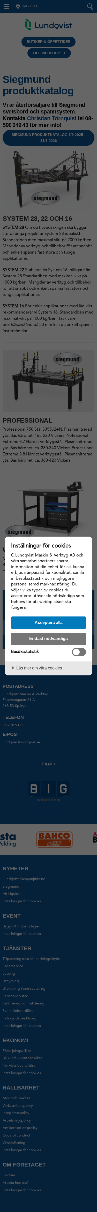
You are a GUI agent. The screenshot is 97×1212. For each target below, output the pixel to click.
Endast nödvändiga (48, 638)
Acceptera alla (49, 622)
